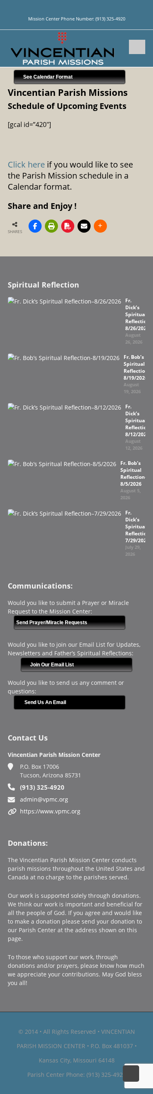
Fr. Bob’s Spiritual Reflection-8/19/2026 (137, 367)
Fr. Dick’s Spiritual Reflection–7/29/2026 (138, 526)
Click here (26, 164)
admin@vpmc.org (44, 799)
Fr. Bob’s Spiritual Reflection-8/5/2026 (133, 473)
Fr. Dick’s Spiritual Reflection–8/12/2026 (138, 420)
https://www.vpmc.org (50, 811)
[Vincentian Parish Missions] (62, 47)
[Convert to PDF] (67, 226)
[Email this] (84, 226)
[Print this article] (51, 226)
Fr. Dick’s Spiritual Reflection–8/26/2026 (138, 314)
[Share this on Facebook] (35, 226)
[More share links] (100, 226)
